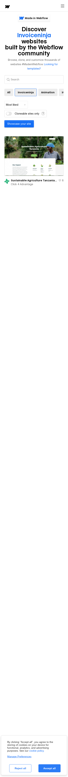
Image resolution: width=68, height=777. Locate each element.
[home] (7, 7)
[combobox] (16, 105)
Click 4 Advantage (22, 184)
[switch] (9, 113)
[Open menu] (63, 6)
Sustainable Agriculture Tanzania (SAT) (34, 180)
